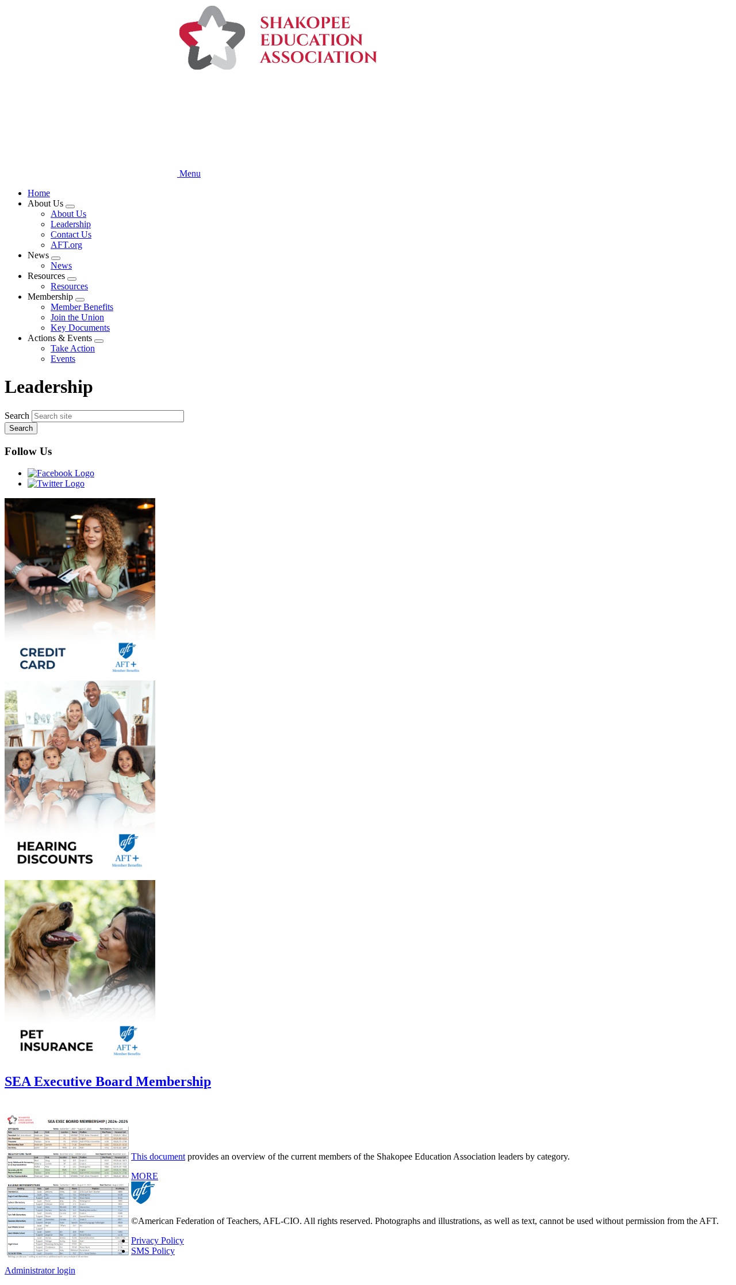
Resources (69, 286)
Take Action (73, 348)
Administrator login (40, 1270)
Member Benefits (82, 307)
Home (39, 193)
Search (17, 415)
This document (158, 1156)
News (61, 265)
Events (63, 359)
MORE (144, 1176)
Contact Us (71, 234)
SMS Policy (153, 1251)
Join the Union (77, 317)
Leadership (71, 224)
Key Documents (80, 327)
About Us (68, 214)
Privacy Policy (157, 1240)
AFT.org (66, 245)
